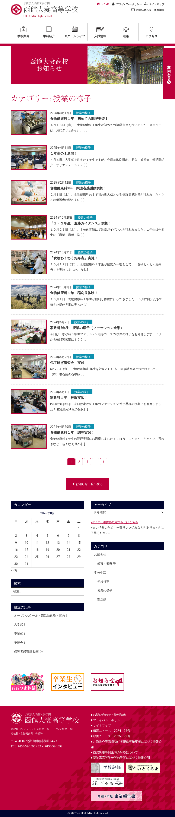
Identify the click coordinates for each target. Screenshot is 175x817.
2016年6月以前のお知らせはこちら (114, 522)
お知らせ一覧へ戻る (89, 484)
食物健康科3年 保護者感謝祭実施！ (78, 188)
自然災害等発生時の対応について (114, 752)
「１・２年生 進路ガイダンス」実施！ (81, 223)
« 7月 (14, 570)
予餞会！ (20, 642)
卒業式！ (20, 633)
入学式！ (20, 624)
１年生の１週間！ (63, 153)
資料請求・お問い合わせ (169, 70)
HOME (105, 4)
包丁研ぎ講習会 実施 (67, 363)
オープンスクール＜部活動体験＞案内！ (41, 615)
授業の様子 (83, 113)
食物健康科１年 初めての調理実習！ (79, 119)
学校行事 (103, 581)
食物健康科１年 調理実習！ (72, 432)
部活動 (101, 599)
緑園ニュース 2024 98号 (110, 730)
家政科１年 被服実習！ (69, 398)
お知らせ (100, 554)
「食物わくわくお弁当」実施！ (74, 258)
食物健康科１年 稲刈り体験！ (74, 293)
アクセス (152, 36)
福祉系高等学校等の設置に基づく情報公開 (120, 757)
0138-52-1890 (26, 746)
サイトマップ (156, 4)
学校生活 (100, 572)
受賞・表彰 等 (106, 563)
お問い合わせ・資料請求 (150, 10)
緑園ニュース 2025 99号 (110, 736)
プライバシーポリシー (129, 4)
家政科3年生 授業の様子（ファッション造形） (87, 328)
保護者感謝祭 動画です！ (31, 651)
